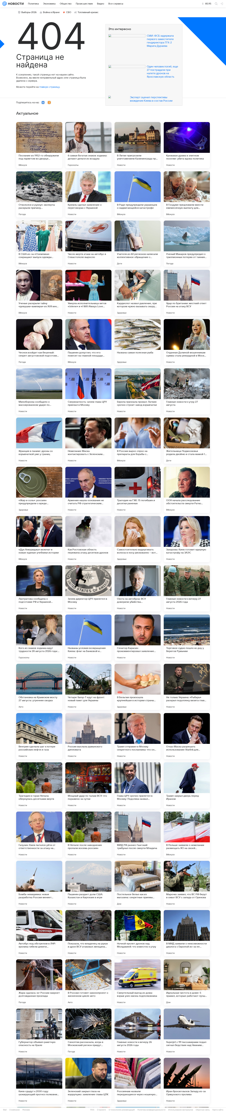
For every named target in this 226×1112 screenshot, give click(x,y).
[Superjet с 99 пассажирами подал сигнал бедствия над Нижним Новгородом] (187, 1032)
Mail (5, 1110)
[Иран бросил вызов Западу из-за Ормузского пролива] (187, 1081)
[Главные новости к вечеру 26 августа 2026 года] (138, 1032)
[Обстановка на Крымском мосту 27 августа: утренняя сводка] (39, 687)
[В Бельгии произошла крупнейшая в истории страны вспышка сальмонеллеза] (138, 687)
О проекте (101, 1110)
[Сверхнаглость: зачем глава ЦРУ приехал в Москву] (88, 391)
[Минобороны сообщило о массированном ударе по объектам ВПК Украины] (39, 391)
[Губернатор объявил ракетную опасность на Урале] (39, 1032)
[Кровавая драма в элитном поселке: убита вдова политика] (187, 145)
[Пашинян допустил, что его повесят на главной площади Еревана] (88, 342)
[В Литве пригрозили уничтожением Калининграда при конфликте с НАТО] (138, 145)
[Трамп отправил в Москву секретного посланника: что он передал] (138, 736)
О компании (14, 1110)
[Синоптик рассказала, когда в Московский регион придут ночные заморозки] (88, 1032)
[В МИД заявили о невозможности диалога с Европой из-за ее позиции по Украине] (187, 933)
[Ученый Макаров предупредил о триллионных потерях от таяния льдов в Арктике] (187, 244)
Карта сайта (217, 1110)
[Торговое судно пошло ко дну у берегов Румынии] (187, 638)
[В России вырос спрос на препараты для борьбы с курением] (138, 441)
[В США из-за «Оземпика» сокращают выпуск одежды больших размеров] (39, 244)
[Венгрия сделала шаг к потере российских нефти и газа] (39, 736)
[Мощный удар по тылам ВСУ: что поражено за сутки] (88, 785)
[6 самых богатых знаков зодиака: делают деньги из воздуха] (88, 145)
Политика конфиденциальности (151, 1110)
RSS (92, 1110)
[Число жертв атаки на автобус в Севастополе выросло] (88, 244)
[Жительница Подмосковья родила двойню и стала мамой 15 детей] (187, 441)
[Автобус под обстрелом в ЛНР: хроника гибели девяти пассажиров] (39, 933)
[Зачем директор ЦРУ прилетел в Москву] (88, 588)
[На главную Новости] (15, 3)
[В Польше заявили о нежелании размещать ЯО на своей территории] (187, 835)
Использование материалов (180, 1110)
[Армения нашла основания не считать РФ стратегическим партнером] (88, 490)
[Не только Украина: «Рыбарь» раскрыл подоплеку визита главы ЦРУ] (187, 687)
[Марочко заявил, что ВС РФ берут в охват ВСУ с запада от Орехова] (187, 884)
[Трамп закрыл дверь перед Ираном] (187, 785)
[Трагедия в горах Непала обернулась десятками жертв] (39, 785)
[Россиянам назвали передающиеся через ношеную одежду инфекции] (138, 1081)
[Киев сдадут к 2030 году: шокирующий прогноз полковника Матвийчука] (39, 1081)
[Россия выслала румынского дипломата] (88, 736)
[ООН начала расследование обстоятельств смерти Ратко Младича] (187, 490)
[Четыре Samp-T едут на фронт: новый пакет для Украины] (88, 687)
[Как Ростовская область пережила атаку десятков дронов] (88, 539)
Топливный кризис (88, 12)
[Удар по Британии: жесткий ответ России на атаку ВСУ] (187, 293)
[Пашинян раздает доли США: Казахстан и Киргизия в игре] (88, 884)
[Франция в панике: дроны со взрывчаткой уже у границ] (39, 441)
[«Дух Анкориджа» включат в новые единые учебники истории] (39, 539)
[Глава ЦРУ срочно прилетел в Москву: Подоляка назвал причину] (138, 785)
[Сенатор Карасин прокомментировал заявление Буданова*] (138, 638)
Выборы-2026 (29, 12)
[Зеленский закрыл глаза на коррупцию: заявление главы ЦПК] (88, 1081)
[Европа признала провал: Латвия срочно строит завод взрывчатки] (138, 391)
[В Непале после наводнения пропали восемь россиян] (88, 835)
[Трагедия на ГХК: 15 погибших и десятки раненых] (138, 490)
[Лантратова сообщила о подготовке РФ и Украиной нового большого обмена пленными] (39, 588)
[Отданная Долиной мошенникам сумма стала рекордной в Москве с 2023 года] (187, 342)
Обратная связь (203, 1110)
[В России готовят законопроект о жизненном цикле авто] (88, 982)
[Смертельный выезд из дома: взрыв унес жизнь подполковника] (138, 982)
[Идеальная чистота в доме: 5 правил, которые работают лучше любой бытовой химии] (187, 982)
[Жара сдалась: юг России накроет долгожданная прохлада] (39, 982)
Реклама (26, 1110)
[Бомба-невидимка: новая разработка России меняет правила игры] (39, 884)
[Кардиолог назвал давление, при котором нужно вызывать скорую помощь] (138, 293)
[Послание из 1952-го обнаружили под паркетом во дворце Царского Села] (39, 145)
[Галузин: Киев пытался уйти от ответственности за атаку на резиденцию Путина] (39, 835)
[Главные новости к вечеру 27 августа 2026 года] (187, 588)
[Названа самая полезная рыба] (138, 342)
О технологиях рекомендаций (122, 1110)
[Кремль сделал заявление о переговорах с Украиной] (88, 194)
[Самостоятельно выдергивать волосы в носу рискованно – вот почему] (138, 539)
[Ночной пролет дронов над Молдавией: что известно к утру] (138, 933)
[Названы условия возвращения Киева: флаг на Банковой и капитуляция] (88, 638)
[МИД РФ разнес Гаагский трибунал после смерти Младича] (138, 835)
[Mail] (4, 3)
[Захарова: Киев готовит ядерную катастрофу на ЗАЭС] (187, 539)
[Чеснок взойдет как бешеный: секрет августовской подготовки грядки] (39, 342)
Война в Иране (51, 12)
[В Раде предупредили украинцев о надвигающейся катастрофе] (138, 194)
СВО (68, 12)
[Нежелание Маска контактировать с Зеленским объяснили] (88, 441)
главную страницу (49, 86)
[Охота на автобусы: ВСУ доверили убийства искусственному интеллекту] (138, 588)
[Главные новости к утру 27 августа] (187, 391)
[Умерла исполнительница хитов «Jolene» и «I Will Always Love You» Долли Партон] (88, 293)
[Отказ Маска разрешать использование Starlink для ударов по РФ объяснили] (187, 736)
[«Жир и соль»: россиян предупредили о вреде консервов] (39, 490)
